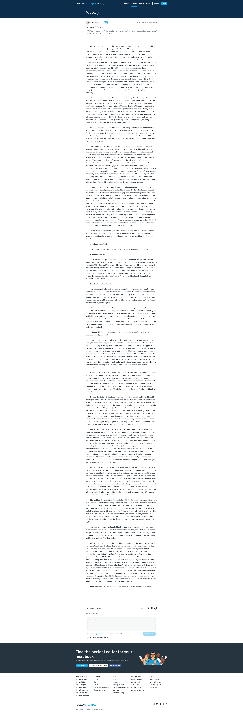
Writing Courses (118, 685)
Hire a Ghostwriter (82, 690)
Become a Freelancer (101, 687)
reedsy (86, 3)
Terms (82, 709)
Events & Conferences (121, 687)
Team (96, 682)
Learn (141, 3)
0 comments (152, 23)
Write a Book (135, 682)
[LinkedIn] (160, 704)
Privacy (87, 709)
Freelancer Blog (118, 693)
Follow (106, 22)
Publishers (153, 687)
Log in (164, 3)
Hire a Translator (81, 693)
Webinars (116, 690)
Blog (114, 679)
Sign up (156, 3)
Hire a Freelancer (82, 679)
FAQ (77, 709)
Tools (148, 3)
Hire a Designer (81, 685)
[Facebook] (163, 704)
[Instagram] (157, 704)
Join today (81, 665)
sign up (97, 634)
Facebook (114, 665)
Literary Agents (155, 685)
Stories (134, 3)
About (96, 679)
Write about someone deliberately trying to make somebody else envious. (130, 31)
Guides (115, 682)
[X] (154, 704)
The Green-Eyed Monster (103, 33)
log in (104, 634)
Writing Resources (137, 690)
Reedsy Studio (136, 679)
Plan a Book (135, 685)
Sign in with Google (97, 665)
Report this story (92, 613)
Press (96, 685)
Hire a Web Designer (83, 695)
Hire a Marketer (81, 687)
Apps (99, 3)
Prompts (126, 3)
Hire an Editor (80, 682)
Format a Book (136, 687)
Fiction (100, 27)
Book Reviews (154, 679)
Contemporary (91, 27)
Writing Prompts (155, 682)
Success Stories (99, 690)
